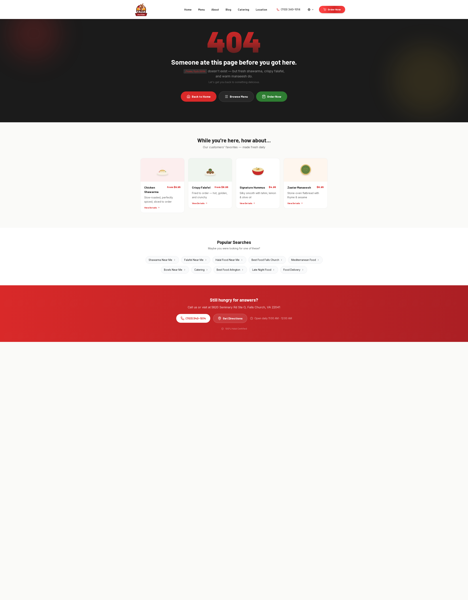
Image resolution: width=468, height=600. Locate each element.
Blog (228, 9)
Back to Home (201, 96)
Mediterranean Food (303, 259)
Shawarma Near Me (160, 259)
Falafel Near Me (193, 259)
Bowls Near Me (173, 269)
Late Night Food (261, 269)
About (215, 9)
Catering (243, 9)
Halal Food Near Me (227, 259)
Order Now (334, 9)
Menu (201, 9)
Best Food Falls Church (265, 259)
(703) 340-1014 (290, 9)
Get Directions (233, 318)
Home (188, 9)
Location (261, 9)
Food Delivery (291, 269)
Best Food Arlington (228, 269)
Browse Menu (239, 96)
